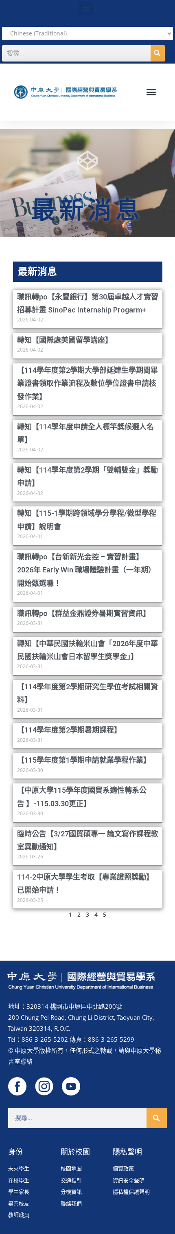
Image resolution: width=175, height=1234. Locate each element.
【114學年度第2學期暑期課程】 (69, 730)
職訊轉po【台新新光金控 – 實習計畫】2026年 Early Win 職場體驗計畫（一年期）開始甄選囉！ (86, 569)
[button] (86, 8)
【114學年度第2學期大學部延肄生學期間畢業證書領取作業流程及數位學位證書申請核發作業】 (87, 383)
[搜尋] (158, 53)
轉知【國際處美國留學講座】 (64, 340)
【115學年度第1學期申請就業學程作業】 (84, 760)
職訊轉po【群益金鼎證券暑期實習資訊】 (83, 613)
